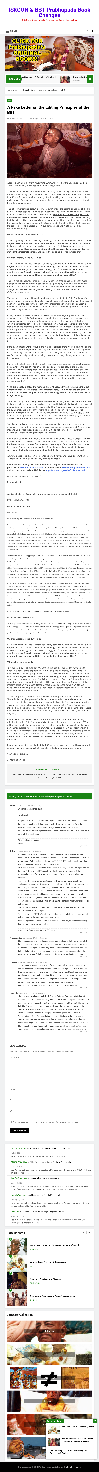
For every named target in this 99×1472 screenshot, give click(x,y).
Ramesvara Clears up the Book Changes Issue (52, 1279)
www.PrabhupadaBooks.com (75, 467)
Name (13, 1089)
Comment (15, 1057)
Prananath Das (16, 938)
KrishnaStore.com (72, 1467)
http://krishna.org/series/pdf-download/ (65, 470)
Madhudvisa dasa (16, 118)
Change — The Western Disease (45, 1262)
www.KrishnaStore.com (31, 467)
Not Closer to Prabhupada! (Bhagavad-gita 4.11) (53, 1296)
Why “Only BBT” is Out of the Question (78, 1427)
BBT (9, 100)
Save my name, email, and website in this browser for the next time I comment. (47, 1122)
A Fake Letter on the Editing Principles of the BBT (44, 1212)
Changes (34, 1283)
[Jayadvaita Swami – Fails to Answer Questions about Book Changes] (45, 80)
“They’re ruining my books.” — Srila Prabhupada (50, 1162)
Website (13, 1111)
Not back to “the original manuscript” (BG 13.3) (49, 1148)
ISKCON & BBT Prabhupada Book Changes (49, 12)
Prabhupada (35, 1266)
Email (13, 1100)
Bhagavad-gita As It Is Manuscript (44, 1178)
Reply (84, 846)
